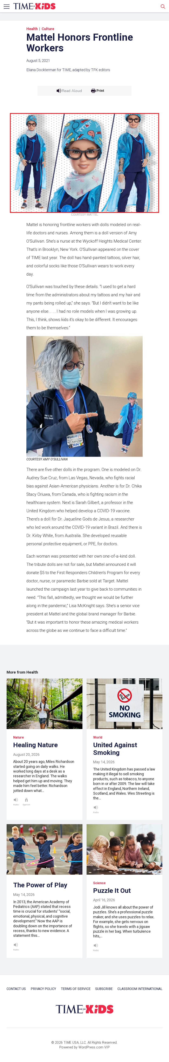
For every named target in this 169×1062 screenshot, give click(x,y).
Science (99, 883)
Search (163, 6)
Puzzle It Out (112, 890)
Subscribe (104, 989)
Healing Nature (35, 745)
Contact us (16, 989)
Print (100, 91)
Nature (18, 737)
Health (32, 29)
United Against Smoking (115, 748)
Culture (48, 29)
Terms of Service (75, 989)
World (97, 737)
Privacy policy (43, 989)
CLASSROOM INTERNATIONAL (139, 989)
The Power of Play (40, 885)
